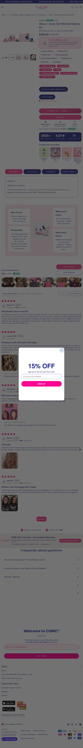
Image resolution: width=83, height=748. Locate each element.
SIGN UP (41, 383)
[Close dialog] (61, 350)
